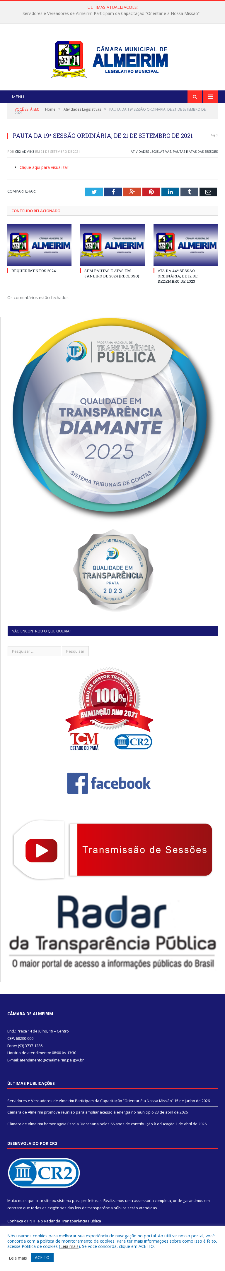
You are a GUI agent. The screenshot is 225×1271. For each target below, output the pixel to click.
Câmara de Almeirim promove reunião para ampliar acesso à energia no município (111, 13)
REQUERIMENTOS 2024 (33, 270)
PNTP (32, 1221)
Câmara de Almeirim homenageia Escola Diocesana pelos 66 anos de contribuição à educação (91, 1123)
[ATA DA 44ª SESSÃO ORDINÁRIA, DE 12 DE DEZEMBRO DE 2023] (186, 245)
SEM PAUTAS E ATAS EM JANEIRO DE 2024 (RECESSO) (111, 273)
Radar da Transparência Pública (72, 1221)
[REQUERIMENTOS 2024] (39, 245)
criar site (43, 1200)
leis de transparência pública (101, 1207)
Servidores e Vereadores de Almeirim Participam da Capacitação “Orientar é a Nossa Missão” (90, 1100)
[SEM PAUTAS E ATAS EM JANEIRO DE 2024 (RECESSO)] (112, 245)
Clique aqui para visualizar (44, 167)
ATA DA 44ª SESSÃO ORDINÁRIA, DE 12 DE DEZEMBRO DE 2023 (178, 276)
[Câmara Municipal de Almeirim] (112, 57)
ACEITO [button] (42, 1257)
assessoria (144, 1200)
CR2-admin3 (24, 151)
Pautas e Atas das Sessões (195, 151)
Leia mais (69, 1246)
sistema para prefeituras (79, 1200)
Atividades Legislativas (151, 151)
